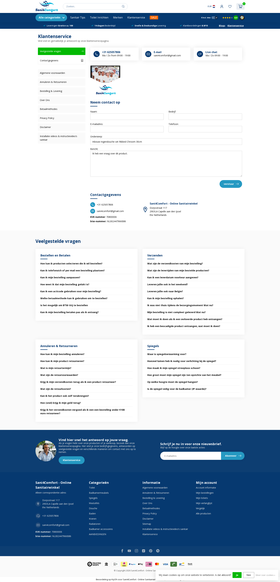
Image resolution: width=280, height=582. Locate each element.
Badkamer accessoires (101, 529)
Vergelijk (200, 508)
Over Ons (45, 100)
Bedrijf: (172, 111)
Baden (92, 513)
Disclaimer (45, 127)
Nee (248, 574)
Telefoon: (174, 124)
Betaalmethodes (48, 109)
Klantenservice (136, 17)
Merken (118, 17)
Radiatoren (94, 523)
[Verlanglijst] (230, 6)
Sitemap (146, 523)
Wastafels (94, 503)
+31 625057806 (50, 515)
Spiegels (93, 497)
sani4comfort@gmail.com (55, 525)
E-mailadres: (96, 124)
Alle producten (203, 513)
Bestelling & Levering (51, 91)
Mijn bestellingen (205, 492)
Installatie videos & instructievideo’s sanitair (58, 138)
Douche (93, 508)
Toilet (92, 487)
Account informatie (206, 487)
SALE (154, 17)
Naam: (93, 111)
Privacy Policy (47, 118)
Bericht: (94, 148)
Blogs (222, 25)
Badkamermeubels (99, 492)
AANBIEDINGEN (97, 534)
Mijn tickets (202, 497)
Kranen (92, 518)
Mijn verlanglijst (204, 503)
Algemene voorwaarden (52, 72)
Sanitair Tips (77, 17)
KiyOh (114, 579)
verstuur (229, 183)
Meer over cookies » (265, 575)
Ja (237, 574)
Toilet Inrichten (99, 17)
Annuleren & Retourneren (53, 81)
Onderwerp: (96, 136)
